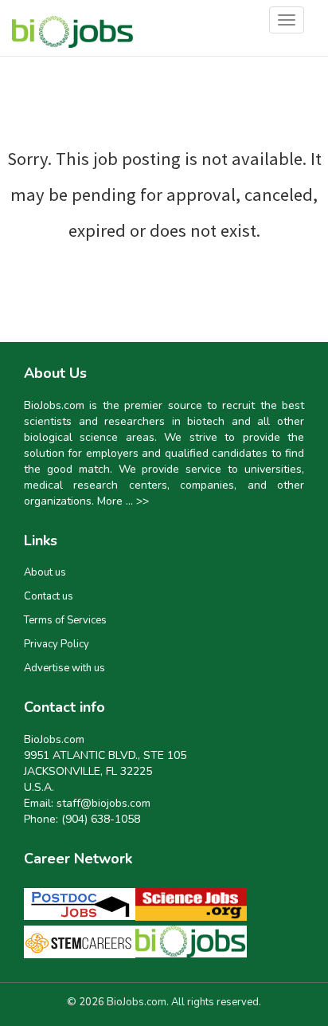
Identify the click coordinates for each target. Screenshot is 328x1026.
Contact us (48, 596)
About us (45, 572)
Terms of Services (65, 620)
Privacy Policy (56, 644)
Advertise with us (64, 668)
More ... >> (123, 501)
